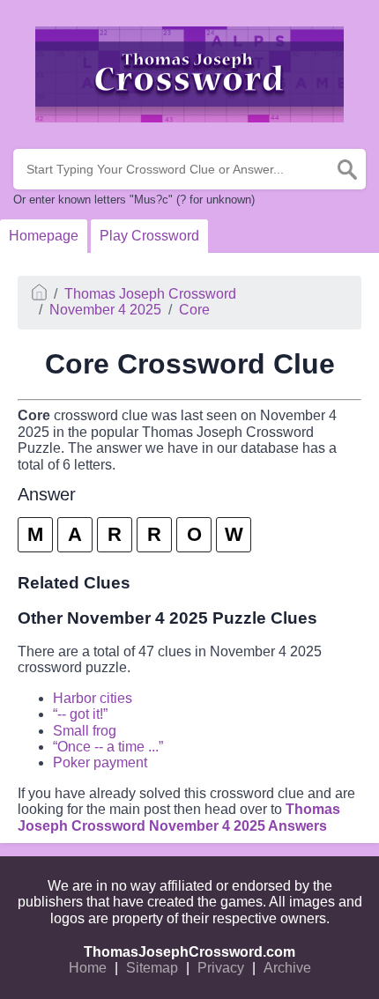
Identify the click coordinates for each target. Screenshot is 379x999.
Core (194, 309)
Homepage (43, 235)
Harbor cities (92, 698)
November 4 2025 (105, 309)
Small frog (84, 730)
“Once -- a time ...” (108, 746)
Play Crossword (149, 235)
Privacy (220, 967)
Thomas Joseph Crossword (150, 293)
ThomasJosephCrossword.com (189, 951)
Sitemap (152, 967)
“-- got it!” (80, 714)
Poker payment (100, 762)
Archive (287, 967)
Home (88, 967)
